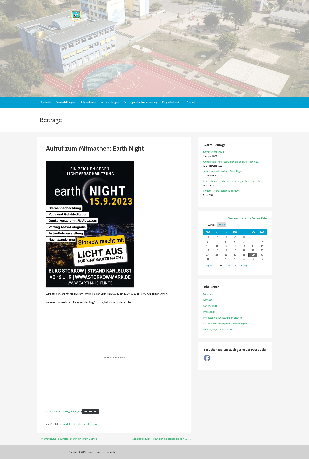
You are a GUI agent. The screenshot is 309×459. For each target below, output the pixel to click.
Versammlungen (110, 102)
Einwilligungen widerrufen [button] (217, 329)
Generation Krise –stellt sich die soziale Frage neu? (231, 161)
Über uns (208, 293)
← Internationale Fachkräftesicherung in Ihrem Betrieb (67, 438)
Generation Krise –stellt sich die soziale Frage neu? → (161, 438)
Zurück (211, 224)
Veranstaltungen (65, 102)
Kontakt (190, 102)
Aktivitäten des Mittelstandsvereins (80, 424)
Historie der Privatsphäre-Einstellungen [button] (225, 323)
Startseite (45, 102)
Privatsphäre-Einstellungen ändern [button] (222, 317)
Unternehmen (88, 102)
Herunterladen (90, 411)
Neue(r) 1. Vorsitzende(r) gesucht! (221, 190)
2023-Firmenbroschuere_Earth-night (63, 411)
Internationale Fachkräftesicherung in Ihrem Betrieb (231, 181)
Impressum (209, 311)
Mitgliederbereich (171, 102)
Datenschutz (210, 305)
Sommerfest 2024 (213, 151)
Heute (222, 224)
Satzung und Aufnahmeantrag (140, 102)
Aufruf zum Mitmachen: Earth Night (222, 171)
